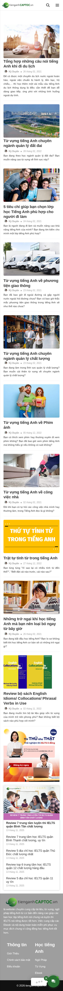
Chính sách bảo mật (18, 959)
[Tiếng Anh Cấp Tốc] (18, 5)
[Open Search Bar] (47, 5)
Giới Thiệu (13, 953)
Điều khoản (13, 966)
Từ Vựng (40, 966)
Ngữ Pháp (41, 959)
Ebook (38, 972)
